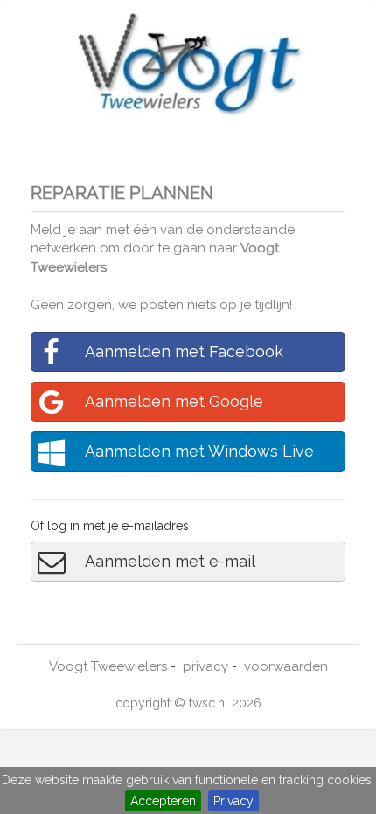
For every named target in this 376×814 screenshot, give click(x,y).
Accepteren (163, 801)
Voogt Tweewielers (108, 666)
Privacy (233, 801)
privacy (205, 666)
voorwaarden (286, 666)
